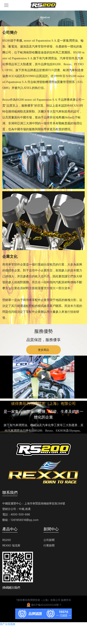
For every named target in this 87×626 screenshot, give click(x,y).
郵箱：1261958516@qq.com (20, 520)
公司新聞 (49, 540)
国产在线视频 (7, 624)
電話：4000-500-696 (16, 514)
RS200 (6, 540)
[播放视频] (43, 377)
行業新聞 (49, 545)
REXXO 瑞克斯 (11, 545)
